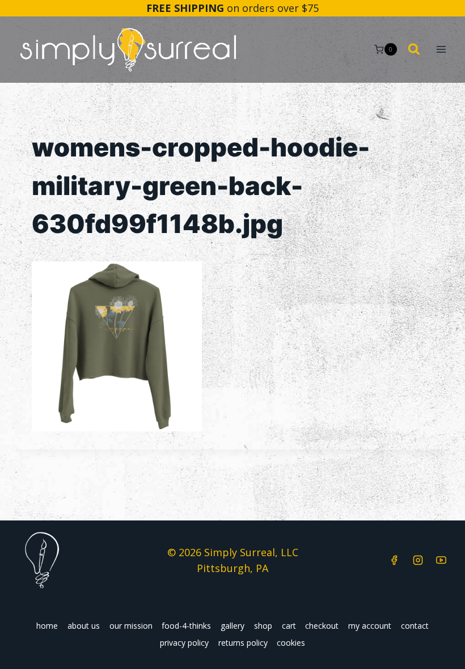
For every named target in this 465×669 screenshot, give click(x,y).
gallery (232, 625)
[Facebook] (394, 560)
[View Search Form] (414, 50)
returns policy (243, 642)
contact (415, 625)
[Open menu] (440, 49)
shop (263, 625)
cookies (291, 642)
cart (289, 625)
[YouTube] (441, 560)
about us (83, 625)
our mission (131, 625)
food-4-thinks (186, 625)
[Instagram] (418, 560)
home (47, 625)
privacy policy (184, 642)
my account (369, 625)
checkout (322, 625)
